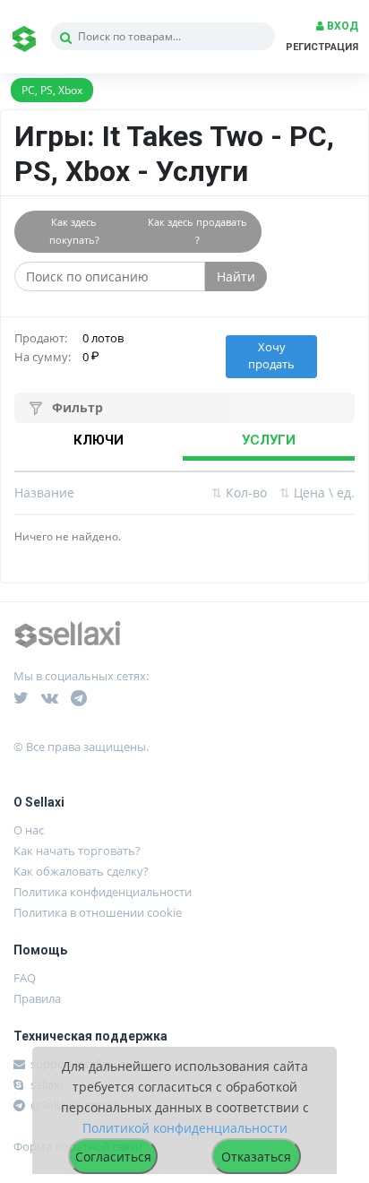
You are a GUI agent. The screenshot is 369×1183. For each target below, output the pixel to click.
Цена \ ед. (317, 492)
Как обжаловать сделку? (81, 871)
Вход (341, 26)
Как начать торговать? (77, 850)
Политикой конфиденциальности (184, 1127)
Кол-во (239, 492)
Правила (37, 998)
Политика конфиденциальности (102, 892)
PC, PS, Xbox (51, 90)
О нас (28, 830)
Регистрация (322, 47)
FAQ (24, 978)
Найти (236, 276)
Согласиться (113, 1156)
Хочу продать (271, 356)
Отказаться (256, 1156)
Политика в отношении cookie (97, 912)
